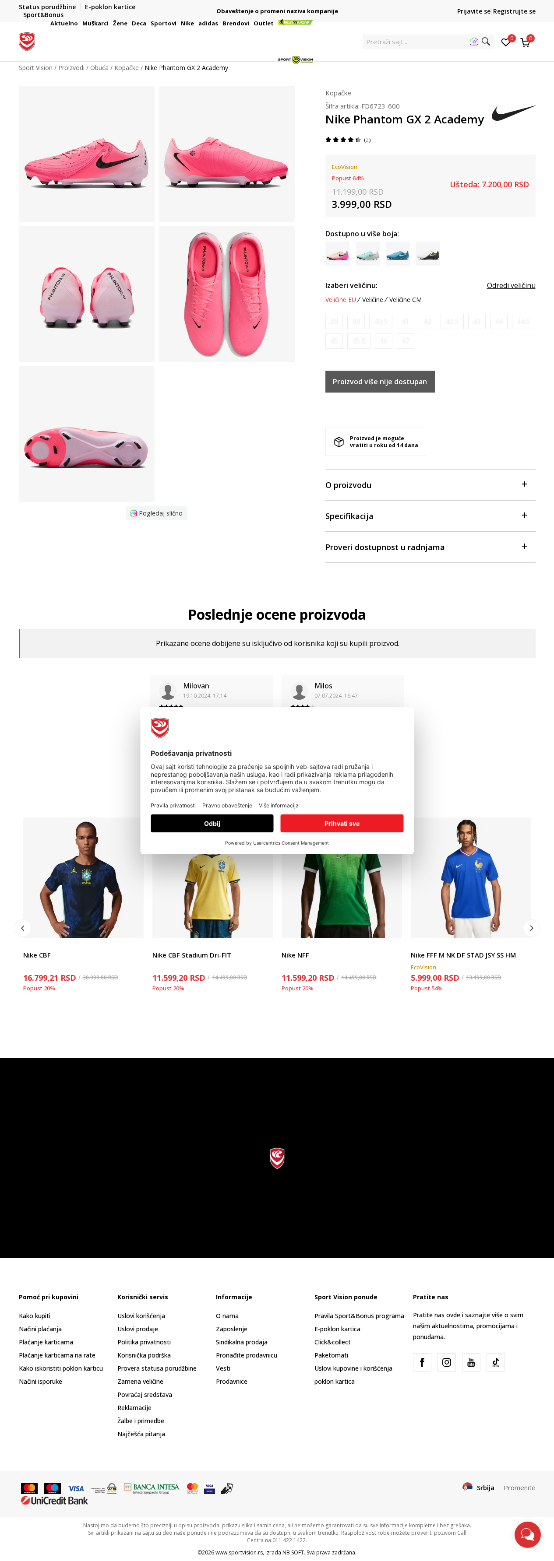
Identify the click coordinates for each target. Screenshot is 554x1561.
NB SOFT (293, 1552)
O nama (227, 1316)
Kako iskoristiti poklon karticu (61, 1368)
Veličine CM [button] (405, 299)
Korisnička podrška (144, 1355)
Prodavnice (231, 1381)
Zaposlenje (231, 1329)
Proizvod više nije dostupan (380, 381)
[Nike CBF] (83, 877)
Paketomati (331, 1355)
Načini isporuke (40, 1381)
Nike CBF (37, 955)
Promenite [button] (520, 1487)
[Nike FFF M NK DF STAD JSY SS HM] (471, 877)
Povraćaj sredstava (144, 1394)
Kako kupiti (34, 1316)
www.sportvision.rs (239, 1552)
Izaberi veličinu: (351, 285)
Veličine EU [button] (340, 299)
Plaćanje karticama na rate (57, 1355)
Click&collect (332, 1342)
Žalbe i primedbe (140, 1421)
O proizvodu (348, 485)
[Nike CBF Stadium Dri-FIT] (212, 877)
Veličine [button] (372, 299)
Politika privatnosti (144, 1342)
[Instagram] (446, 1362)
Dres (30, 945)
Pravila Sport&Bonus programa (359, 1316)
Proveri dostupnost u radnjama (385, 547)
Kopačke (338, 92)
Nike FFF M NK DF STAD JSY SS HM (463, 955)
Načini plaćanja (40, 1329)
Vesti (223, 1368)
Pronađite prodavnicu (246, 1355)
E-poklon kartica (337, 1329)
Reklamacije (134, 1407)
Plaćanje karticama (46, 1342)
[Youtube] (471, 1362)
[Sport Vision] (27, 41)
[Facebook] (422, 1362)
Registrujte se (514, 11)
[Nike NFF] (342, 877)
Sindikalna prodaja (242, 1342)
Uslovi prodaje (137, 1329)
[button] (79, 23)
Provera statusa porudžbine (157, 1368)
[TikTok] (496, 1362)
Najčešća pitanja (141, 1434)
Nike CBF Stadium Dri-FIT (191, 955)
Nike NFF (295, 955)
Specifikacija (349, 516)
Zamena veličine (140, 1381)
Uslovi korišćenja (141, 1316)
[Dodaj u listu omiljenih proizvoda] (131, 925)
